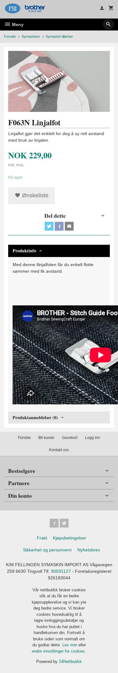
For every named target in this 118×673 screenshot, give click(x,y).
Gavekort (69, 437)
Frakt (42, 537)
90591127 (61, 571)
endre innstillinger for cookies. (59, 651)
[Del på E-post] (69, 226)
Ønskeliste (34, 195)
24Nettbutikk (70, 661)
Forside (10, 36)
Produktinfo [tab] (24, 250)
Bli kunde (46, 437)
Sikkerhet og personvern (47, 549)
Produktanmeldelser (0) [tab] (35, 417)
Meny (17, 24)
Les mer (70, 645)
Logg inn (92, 437)
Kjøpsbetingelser (69, 537)
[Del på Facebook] (59, 226)
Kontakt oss (59, 450)
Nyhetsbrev (88, 549)
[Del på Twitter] (49, 226)
